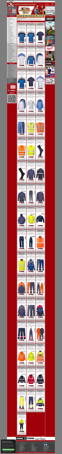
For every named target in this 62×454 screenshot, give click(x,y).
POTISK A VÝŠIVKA (10, 78)
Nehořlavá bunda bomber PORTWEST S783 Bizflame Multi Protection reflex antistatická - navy (22, 368)
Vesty (9, 25)
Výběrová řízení (34, 449)
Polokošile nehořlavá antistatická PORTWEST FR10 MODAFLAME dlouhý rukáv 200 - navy (21, 184)
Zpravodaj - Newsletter (46, 449)
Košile (9, 24)
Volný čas (9, 59)
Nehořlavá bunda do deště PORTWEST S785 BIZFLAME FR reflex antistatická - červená (31, 368)
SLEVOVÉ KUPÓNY (10, 81)
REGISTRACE (52, 10)
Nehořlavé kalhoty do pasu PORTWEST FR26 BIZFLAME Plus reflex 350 (31, 276)
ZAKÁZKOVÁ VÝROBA (11, 80)
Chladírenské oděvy (10, 36)
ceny (24, 22)
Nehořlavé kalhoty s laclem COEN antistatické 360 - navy (31, 230)
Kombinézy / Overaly (10, 19)
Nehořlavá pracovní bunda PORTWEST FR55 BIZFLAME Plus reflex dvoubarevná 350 (40, 299)
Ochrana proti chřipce (10, 77)
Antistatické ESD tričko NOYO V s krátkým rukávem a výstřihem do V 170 (31, 24)
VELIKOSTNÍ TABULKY (11, 79)
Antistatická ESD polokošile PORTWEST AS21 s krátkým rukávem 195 (40, 70)
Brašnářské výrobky (10, 53)
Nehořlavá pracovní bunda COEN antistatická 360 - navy (40, 207)
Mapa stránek (21, 449)
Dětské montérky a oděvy (11, 41)
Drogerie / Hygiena (10, 55)
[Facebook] (44, 445)
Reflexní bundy (10, 31)
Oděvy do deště (10, 22)
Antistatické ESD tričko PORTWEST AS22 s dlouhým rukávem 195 (40, 47)
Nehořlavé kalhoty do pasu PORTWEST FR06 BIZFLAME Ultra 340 (40, 253)
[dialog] (8, 446)
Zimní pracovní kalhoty (11, 35)
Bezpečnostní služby (10, 76)
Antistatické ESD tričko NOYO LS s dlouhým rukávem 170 (31, 47)
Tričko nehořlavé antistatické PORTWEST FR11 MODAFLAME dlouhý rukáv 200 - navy (31, 162)
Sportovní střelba (10, 75)
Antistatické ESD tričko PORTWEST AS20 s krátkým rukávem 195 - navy (40, 24)
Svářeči (9, 64)
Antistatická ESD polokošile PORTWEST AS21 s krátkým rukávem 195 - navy (31, 70)
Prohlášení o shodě (22, 448)
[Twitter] (46, 445)
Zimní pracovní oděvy (10, 46)
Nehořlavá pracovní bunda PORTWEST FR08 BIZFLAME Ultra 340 (31, 253)
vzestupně (26, 22)
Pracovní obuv (10, 47)
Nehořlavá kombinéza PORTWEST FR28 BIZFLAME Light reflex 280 (40, 321)
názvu (22, 22)
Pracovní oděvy (10, 17)
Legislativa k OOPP (22, 447)
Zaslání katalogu (46, 448)
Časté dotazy (21, 445)
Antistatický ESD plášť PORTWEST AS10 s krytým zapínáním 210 (40, 93)
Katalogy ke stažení (46, 447)
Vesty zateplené (10, 26)
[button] (8, 451)
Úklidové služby (10, 69)
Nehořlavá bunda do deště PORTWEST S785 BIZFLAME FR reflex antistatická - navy (40, 368)
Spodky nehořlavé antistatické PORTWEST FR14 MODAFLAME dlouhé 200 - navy (31, 184)
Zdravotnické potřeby (10, 54)
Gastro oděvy (9, 28)
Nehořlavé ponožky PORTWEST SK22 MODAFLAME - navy (22, 161)
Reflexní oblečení (10, 33)
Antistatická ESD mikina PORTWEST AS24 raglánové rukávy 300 (21, 93)
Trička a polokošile (10, 23)
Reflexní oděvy (10, 45)
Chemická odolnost (10, 66)
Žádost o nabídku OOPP (47, 446)
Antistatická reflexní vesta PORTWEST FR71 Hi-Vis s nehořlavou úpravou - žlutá (31, 139)
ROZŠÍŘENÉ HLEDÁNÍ (49, 14)
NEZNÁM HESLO (51, 8)
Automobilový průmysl (10, 74)
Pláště (9, 20)
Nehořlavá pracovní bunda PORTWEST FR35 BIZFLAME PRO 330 (21, 299)
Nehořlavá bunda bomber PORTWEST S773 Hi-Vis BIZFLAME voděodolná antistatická (40, 345)
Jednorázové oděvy (10, 40)
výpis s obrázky (40, 22)
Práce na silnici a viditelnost (11, 65)
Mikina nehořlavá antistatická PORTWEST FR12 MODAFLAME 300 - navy (40, 184)
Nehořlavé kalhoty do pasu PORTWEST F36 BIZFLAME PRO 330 (31, 299)
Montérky (9, 18)
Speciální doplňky (10, 57)
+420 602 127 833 (36, 1)
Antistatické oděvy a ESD (11, 39)
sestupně (29, 22)
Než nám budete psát (22, 444)
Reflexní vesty (10, 30)
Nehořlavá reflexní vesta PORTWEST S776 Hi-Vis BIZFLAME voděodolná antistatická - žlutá (22, 253)
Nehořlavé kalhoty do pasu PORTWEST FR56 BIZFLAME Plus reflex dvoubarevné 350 (21, 322)
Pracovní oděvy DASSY (11, 43)
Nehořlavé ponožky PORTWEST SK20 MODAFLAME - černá (40, 138)
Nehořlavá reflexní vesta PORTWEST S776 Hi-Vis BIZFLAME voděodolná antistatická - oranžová (40, 230)
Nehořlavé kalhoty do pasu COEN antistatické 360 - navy (21, 230)
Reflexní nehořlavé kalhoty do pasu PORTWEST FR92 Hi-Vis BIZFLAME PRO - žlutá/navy (22, 390)
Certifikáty (33, 447)
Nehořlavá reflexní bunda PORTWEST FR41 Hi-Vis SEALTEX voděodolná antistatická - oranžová (21, 345)
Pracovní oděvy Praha (37, 452)
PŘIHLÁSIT (47, 10)
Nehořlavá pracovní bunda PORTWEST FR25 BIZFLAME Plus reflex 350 (21, 276)
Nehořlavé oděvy (10, 38)
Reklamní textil (10, 58)
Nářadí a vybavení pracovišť (11, 56)
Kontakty (33, 444)
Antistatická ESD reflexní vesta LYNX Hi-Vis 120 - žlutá (31, 115)
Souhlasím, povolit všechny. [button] (8, 449)
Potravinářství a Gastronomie (11, 68)
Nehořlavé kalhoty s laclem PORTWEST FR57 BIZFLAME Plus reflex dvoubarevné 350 (31, 322)
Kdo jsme (33, 445)
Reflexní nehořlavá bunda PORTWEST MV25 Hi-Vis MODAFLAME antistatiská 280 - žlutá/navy (40, 391)
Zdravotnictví (9, 67)
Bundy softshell (10, 27)
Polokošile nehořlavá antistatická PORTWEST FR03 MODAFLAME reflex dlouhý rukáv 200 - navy (40, 162)
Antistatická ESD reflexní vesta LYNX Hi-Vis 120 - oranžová (40, 115)
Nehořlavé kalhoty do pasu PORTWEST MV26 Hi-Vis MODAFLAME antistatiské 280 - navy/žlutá (31, 391)
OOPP (18, 21)
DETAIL (23, 42)
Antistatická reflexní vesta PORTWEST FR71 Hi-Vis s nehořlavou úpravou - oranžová (22, 139)
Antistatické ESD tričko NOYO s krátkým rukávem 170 (22, 24)
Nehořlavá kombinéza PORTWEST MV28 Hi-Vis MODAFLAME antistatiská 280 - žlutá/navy (21, 413)
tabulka (44, 22)
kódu (20, 22)
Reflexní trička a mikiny (11, 32)
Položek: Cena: (47, 4)
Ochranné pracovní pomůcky (43, 452)
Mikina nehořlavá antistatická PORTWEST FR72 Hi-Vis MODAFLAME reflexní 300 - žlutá (31, 207)
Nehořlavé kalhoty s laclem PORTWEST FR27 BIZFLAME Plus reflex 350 (40, 276)
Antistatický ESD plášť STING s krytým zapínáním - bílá (31, 92)
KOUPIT (20, 42)
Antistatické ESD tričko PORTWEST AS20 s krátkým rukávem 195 (21, 47)
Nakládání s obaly (34, 448)
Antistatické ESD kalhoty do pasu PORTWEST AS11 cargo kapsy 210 (21, 115)
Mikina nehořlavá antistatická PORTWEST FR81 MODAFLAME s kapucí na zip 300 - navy (21, 207)
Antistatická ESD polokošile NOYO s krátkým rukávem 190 (21, 69)
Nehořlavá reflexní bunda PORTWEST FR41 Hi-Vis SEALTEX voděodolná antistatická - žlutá (31, 345)
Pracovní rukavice (10, 48)
